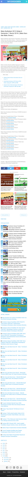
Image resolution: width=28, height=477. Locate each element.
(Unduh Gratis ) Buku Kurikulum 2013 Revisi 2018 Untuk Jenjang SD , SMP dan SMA (13, 85)
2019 (3, 454)
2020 (3, 452)
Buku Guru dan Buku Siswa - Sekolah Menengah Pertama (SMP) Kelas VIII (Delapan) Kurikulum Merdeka (13, 378)
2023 (3, 447)
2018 (3, 456)
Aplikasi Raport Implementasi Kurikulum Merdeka (14, 427)
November (6, 459)
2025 (3, 445)
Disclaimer (22, 472)
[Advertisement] (14, 16)
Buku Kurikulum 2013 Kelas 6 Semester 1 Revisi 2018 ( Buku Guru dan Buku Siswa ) (21, 207)
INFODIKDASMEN (14, 2)
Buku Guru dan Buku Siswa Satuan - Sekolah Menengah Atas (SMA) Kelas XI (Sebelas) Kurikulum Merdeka (14, 394)
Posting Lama (23, 215)
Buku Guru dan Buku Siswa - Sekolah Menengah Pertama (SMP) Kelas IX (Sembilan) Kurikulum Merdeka (13, 384)
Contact (9, 472)
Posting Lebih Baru (5, 215)
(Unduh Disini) (10, 120)
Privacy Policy (15, 472)
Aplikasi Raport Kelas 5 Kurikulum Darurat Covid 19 (13, 78)
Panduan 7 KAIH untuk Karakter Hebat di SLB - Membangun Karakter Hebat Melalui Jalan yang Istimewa (13, 415)
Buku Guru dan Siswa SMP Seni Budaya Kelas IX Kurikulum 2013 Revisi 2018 (21, 189)
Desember (6, 457)
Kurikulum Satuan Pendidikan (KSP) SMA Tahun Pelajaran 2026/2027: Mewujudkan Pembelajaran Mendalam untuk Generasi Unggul (13, 342)
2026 (3, 443)
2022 (3, 448)
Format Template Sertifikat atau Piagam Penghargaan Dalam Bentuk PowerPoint (17, 257)
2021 (3, 450)
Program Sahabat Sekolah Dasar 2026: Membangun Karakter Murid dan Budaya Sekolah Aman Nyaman (13, 404)
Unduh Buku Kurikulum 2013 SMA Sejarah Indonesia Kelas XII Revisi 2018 (7, 189)
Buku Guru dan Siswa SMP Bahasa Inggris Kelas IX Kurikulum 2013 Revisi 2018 (7, 207)
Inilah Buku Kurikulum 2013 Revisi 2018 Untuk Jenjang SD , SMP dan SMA (12, 82)
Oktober (6, 461)
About (4, 472)
